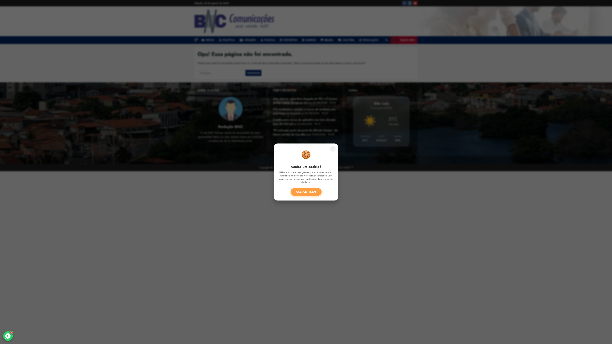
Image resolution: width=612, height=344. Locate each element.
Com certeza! (306, 192)
